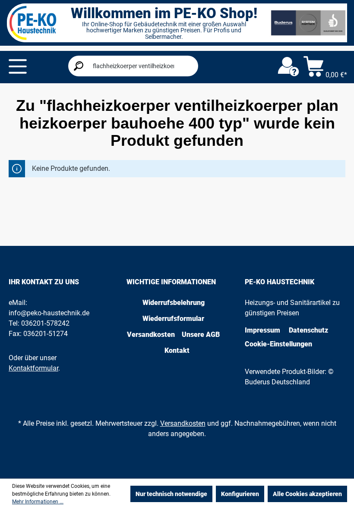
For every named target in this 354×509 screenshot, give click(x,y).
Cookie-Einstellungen (278, 344)
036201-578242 (45, 323)
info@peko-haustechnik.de (49, 313)
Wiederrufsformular (173, 318)
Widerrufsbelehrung (173, 302)
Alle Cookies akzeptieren (307, 493)
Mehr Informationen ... (37, 502)
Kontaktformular (33, 368)
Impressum (262, 330)
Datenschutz (308, 330)
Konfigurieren (240, 493)
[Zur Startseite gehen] (33, 22)
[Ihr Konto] (288, 67)
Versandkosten (151, 334)
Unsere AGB (201, 334)
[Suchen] (78, 66)
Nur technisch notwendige (171, 493)
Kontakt (177, 350)
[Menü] (17, 66)
